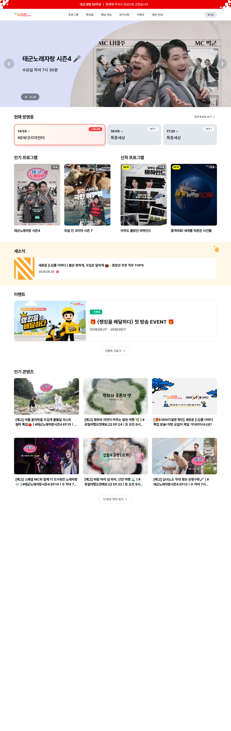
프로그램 (73, 14)
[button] (37, 201)
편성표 (90, 14)
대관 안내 (157, 14)
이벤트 (140, 14)
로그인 (210, 14)
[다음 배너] (222, 64)
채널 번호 (106, 14)
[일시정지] (26, 97)
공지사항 (124, 14)
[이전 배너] (9, 64)
